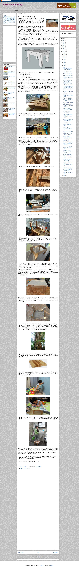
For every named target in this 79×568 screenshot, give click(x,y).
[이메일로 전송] (29, 466)
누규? (10, 10)
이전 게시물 (55, 552)
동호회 (4, 21)
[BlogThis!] (30, 466)
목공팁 (10, 17)
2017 (64, 45)
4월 (64, 65)
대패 (13, 19)
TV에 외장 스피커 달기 (67, 150)
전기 (6, 21)
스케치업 (11, 18)
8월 (64, 59)
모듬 (7, 23)
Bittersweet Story (13, 4)
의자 (29, 468)
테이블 (9, 19)
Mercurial (13, 20)
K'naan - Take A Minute (67, 73)
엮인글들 (16, 10)
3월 (64, 67)
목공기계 (8, 18)
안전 (8, 21)
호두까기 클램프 (66, 127)
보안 (13, 22)
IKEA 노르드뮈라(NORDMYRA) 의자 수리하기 (11, 83)
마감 (14, 16)
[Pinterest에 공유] (34, 466)
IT (12, 16)
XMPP (11, 22)
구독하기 (23, 10)
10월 (64, 56)
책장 (10, 20)
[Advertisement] (38, 479)
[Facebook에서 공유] (33, 466)
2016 (64, 46)
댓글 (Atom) (41, 556)
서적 (9, 22)
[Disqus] (38, 503)
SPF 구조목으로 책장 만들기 (68, 146)
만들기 (21, 468)
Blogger (51, 565)
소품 (26, 468)
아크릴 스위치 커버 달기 (67, 154)
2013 (64, 51)
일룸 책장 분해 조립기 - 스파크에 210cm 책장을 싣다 (68, 83)
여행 (7, 16)
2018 (64, 43)
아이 (5, 18)
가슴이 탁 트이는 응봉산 (67, 98)
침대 (10, 21)
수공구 (4, 17)
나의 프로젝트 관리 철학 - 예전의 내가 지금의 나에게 (67, 109)
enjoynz (42, 565)
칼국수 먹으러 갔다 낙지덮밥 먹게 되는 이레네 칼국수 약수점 (68, 105)
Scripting (6, 22)
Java (4, 22)
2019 (64, 42)
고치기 (6, 19)
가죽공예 (5, 23)
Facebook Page (40, 10)
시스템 (14, 21)
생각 (6, 20)
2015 (64, 48)
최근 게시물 (20, 552)
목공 (24, 468)
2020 (64, 40)
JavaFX (8, 20)
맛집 (8, 17)
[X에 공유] (32, 466)
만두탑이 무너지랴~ (66, 136)
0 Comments (38, 466)
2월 (64, 175)
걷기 (13, 17)
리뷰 (11, 21)
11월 (64, 54)
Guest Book (31, 10)
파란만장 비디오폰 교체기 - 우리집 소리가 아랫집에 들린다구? (68, 157)
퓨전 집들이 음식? (66, 140)
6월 (64, 62)
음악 (4, 19)
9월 (64, 57)
